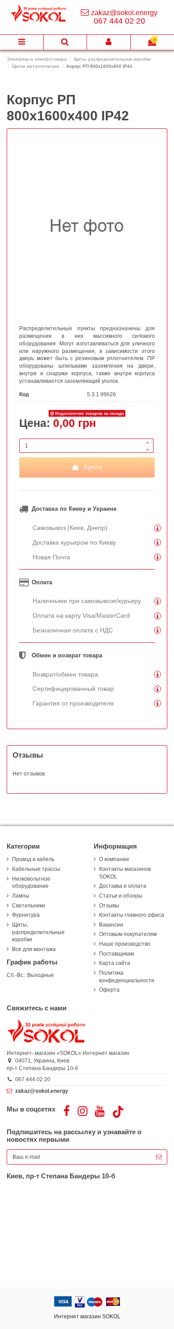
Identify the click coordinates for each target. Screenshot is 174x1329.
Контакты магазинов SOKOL (125, 873)
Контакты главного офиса (131, 915)
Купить (93, 467)
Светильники (28, 905)
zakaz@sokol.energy (124, 12)
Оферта (109, 990)
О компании (114, 859)
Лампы (20, 896)
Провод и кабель (33, 859)
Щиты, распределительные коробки (38, 932)
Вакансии (111, 925)
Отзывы (109, 905)
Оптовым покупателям (128, 934)
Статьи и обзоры (120, 896)
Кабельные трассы (36, 869)
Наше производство (124, 944)
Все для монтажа (34, 949)
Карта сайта (114, 963)
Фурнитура (26, 915)
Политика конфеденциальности (126, 977)
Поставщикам (116, 954)
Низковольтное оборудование (31, 883)
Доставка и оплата (122, 886)
